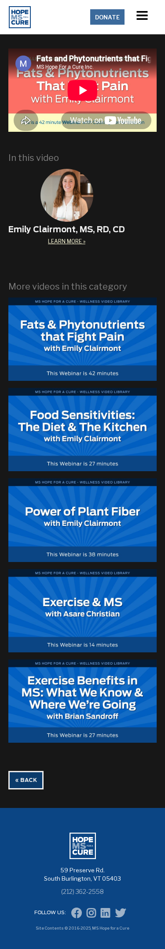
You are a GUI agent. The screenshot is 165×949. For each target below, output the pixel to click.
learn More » (66, 241)
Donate (107, 17)
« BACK (26, 780)
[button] (142, 17)
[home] (48, 17)
